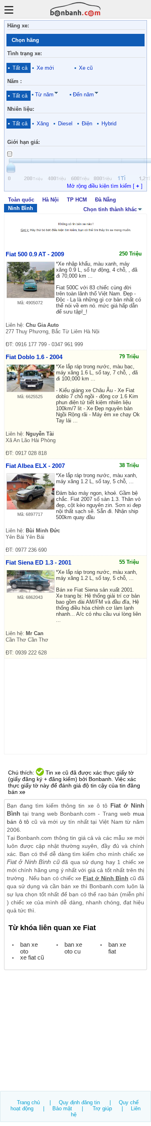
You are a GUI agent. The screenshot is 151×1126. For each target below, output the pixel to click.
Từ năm (44, 94)
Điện (87, 123)
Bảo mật (62, 1108)
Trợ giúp (102, 1108)
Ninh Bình (20, 208)
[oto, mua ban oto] (76, 9)
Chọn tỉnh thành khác (110, 209)
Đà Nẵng (105, 200)
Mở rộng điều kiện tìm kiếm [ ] (105, 186)
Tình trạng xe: (24, 53)
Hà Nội (50, 200)
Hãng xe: (18, 26)
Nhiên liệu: (20, 109)
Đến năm (83, 94)
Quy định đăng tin (79, 1102)
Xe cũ (86, 68)
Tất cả (19, 68)
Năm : (14, 81)
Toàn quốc (21, 200)
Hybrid (108, 123)
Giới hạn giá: (23, 142)
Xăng (43, 123)
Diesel (65, 123)
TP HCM (77, 200)
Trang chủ (28, 1102)
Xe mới (45, 68)
